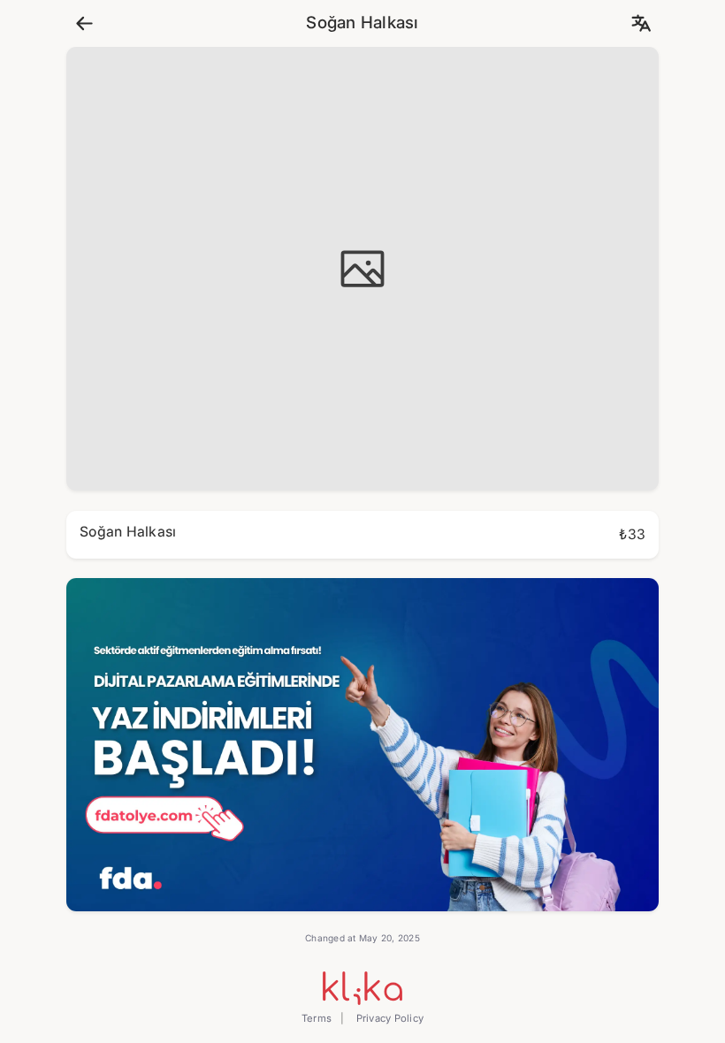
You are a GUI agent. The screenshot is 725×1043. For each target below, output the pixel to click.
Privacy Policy (388, 1018)
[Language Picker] (640, 23)
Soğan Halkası (362, 23)
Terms (316, 1018)
